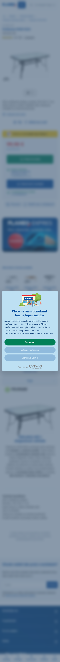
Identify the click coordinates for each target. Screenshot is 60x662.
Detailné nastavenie (30, 350)
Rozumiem (30, 342)
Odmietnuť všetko (30, 358)
